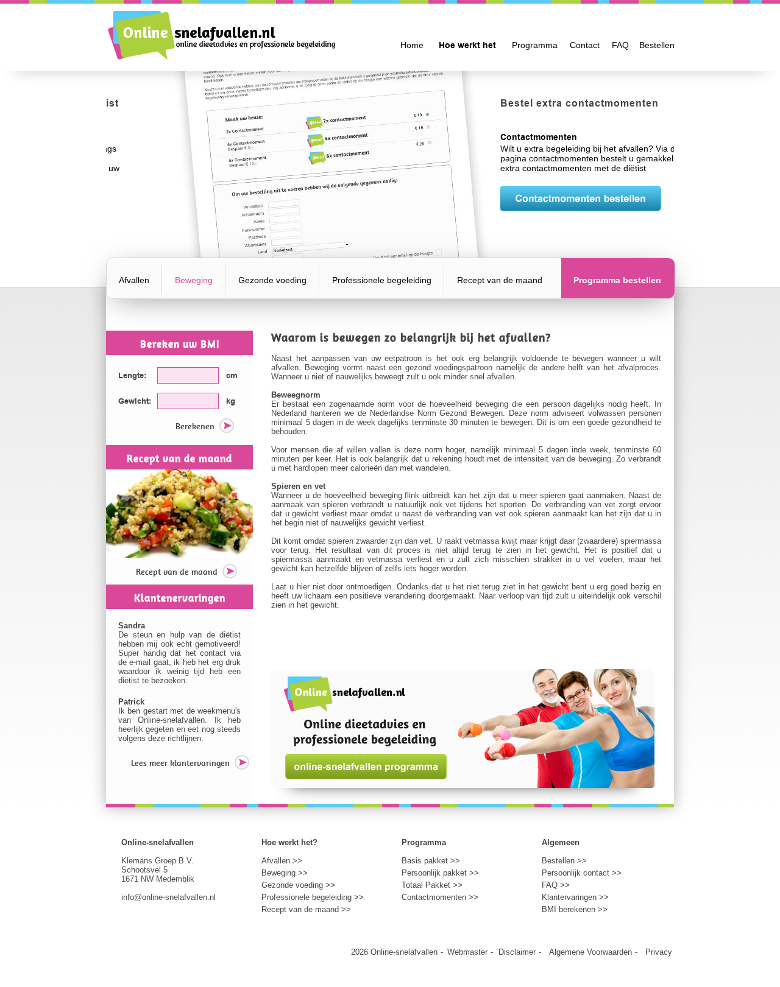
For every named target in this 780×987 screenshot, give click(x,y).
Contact (585, 45)
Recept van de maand (499, 280)
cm (232, 375)
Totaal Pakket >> (432, 885)
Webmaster (467, 952)
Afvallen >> (281, 860)
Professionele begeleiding (381, 280)
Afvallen (134, 280)
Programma (535, 45)
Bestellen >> (564, 860)
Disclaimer (517, 952)
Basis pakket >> (431, 860)
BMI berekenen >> (575, 909)
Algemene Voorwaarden (590, 952)
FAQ (620, 45)
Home (412, 45)
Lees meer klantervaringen (180, 763)
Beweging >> (284, 872)
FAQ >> (556, 885)
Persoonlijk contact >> (582, 872)
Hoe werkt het (467, 46)
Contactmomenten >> (440, 897)
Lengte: (132, 375)
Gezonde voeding (272, 280)
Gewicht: (134, 401)
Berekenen (195, 426)
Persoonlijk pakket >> (440, 872)
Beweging (194, 280)
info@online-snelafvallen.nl (168, 897)
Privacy (658, 952)
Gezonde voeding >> (298, 885)
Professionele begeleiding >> (312, 897)
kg (230, 401)
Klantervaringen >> (575, 897)
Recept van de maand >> (306, 909)
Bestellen (657, 45)
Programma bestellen (617, 280)
